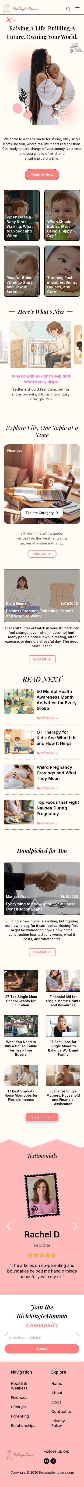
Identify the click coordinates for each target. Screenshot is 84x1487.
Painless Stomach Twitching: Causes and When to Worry (40, 613)
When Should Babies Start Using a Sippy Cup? (59, 228)
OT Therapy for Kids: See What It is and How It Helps (57, 738)
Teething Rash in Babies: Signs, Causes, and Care (62, 284)
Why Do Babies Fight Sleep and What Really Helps (41, 379)
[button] (77, 8)
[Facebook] (46, 1461)
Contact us (61, 1411)
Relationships (23, 1425)
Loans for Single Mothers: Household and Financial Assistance (63, 1097)
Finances (14, 451)
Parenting (20, 1416)
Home (56, 1383)
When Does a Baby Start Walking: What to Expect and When (20, 226)
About (57, 1393)
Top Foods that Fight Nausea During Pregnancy (58, 808)
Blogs (56, 1402)
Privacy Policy (58, 1423)
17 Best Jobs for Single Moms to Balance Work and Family (63, 1048)
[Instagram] (53, 1461)
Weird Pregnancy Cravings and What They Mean (57, 773)
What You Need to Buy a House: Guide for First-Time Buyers (21, 1048)
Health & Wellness (19, 1386)
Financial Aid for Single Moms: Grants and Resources (63, 1001)
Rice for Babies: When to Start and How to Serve (21, 284)
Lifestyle (18, 1407)
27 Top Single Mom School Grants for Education (21, 1001)
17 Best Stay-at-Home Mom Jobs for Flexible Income (21, 1095)
